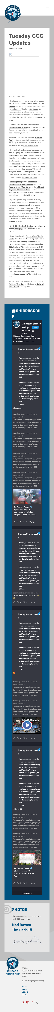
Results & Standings (32, 970)
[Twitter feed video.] (27, 725)
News (24, 976)
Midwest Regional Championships (26, 188)
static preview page (30, 145)
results (12, 106)
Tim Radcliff (22, 929)
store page (18, 228)
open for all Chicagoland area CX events (23, 183)
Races (24, 968)
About (24, 986)
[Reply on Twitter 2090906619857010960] (14, 738)
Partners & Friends (31, 973)
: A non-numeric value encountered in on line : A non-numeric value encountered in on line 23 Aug (29, 565)
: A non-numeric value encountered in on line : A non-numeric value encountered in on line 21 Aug (29, 646)
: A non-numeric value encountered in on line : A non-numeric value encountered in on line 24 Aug (29, 381)
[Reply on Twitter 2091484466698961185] (14, 602)
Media (24, 989)
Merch (25, 992)
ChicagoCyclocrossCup (29, 351)
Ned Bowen (21, 924)
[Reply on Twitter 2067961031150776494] (14, 883)
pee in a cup (16, 109)
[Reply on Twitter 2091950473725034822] (14, 521)
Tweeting (16, 163)
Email (24, 994)
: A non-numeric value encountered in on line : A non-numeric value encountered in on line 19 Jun (29, 782)
